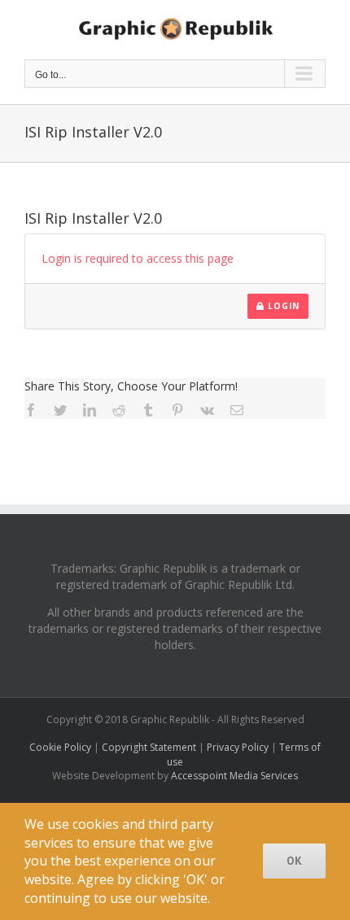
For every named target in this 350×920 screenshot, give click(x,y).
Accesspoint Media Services (234, 776)
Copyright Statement (149, 747)
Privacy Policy (238, 747)
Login (282, 306)
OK (294, 860)
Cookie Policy (60, 747)
